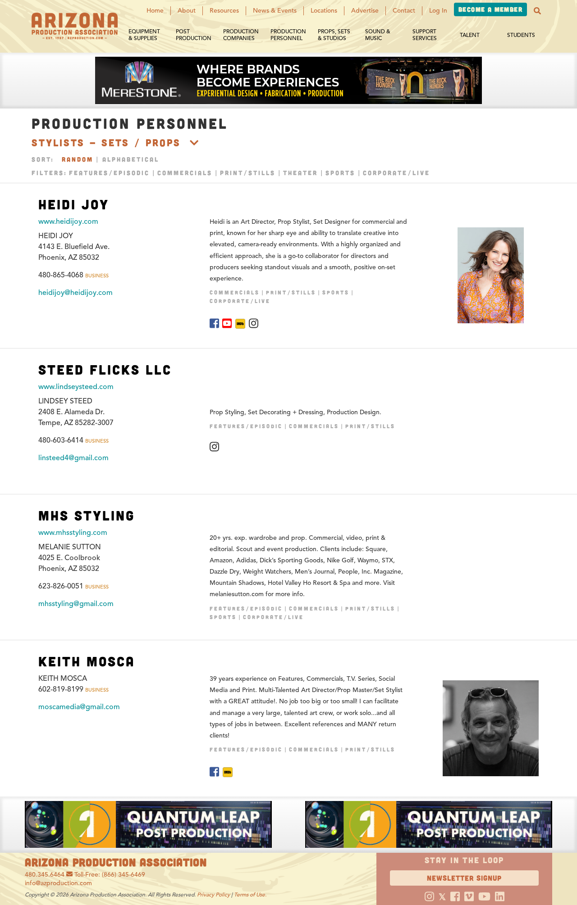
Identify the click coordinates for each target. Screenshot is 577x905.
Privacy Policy (213, 894)
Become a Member (490, 9)
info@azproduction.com (58, 883)
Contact (404, 10)
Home (155, 10)
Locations (324, 10)
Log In (438, 10)
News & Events (275, 10)
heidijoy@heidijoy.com (75, 292)
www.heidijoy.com (68, 221)
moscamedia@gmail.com (79, 706)
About (187, 10)
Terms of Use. (250, 894)
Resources (224, 10)
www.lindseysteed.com (76, 386)
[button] (537, 10)
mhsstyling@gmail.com (76, 603)
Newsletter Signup (464, 877)
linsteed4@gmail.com (73, 457)
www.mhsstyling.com (72, 532)
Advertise (365, 10)
